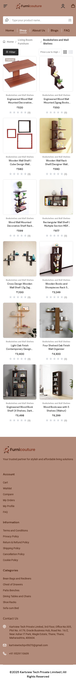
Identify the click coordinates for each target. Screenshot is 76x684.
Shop (23, 30)
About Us (38, 30)
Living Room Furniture (25, 41)
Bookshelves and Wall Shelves (56, 41)
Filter (11, 52)
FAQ (67, 30)
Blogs (54, 30)
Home (10, 30)
